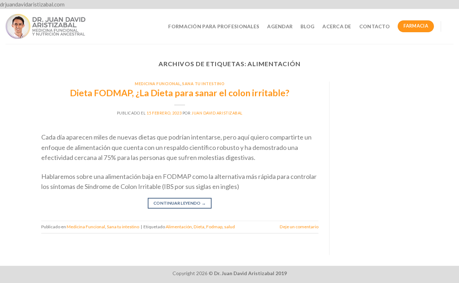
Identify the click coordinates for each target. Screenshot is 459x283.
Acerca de (336, 26)
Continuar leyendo (179, 203)
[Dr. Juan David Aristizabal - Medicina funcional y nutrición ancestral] (45, 26)
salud (229, 226)
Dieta (199, 226)
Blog (307, 26)
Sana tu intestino (203, 83)
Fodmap (214, 226)
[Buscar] (451, 26)
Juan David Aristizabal (217, 113)
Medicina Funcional (157, 83)
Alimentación (179, 226)
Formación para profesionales (213, 26)
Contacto (374, 26)
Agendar (280, 26)
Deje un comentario (299, 226)
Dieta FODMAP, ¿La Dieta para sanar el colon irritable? (179, 93)
